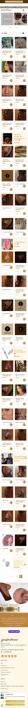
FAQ (2, 663)
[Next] (16, 28)
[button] (6, 52)
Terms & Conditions (6, 672)
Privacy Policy (4, 670)
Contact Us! (4, 665)
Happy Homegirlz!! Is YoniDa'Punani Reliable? (12, 686)
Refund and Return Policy (7, 667)
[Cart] (23, 10)
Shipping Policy (4, 674)
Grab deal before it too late (14, 1)
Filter (5, 33)
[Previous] (12, 28)
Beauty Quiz (4, 684)
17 (17, 576)
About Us (3, 681)
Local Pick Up (4, 688)
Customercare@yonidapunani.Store (12, 649)
